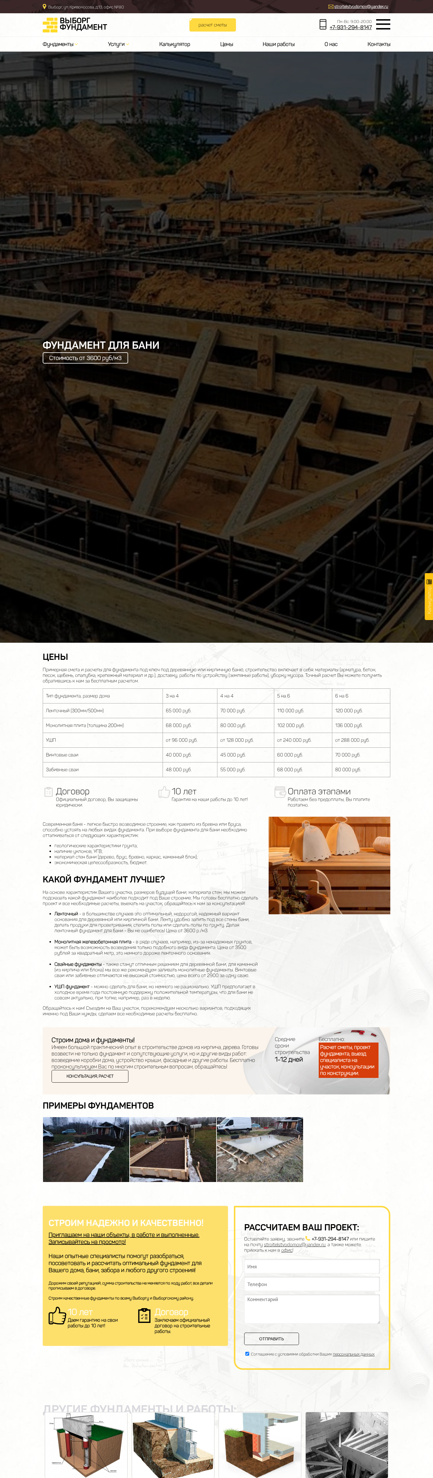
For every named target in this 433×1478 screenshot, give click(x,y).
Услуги (117, 44)
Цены (226, 44)
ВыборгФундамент (83, 24)
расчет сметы (213, 25)
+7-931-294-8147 (351, 27)
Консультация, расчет (90, 1076)
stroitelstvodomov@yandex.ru (361, 6)
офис (286, 1250)
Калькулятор (174, 44)
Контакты (379, 44)
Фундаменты (59, 44)
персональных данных (354, 1354)
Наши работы (279, 44)
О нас (331, 44)
